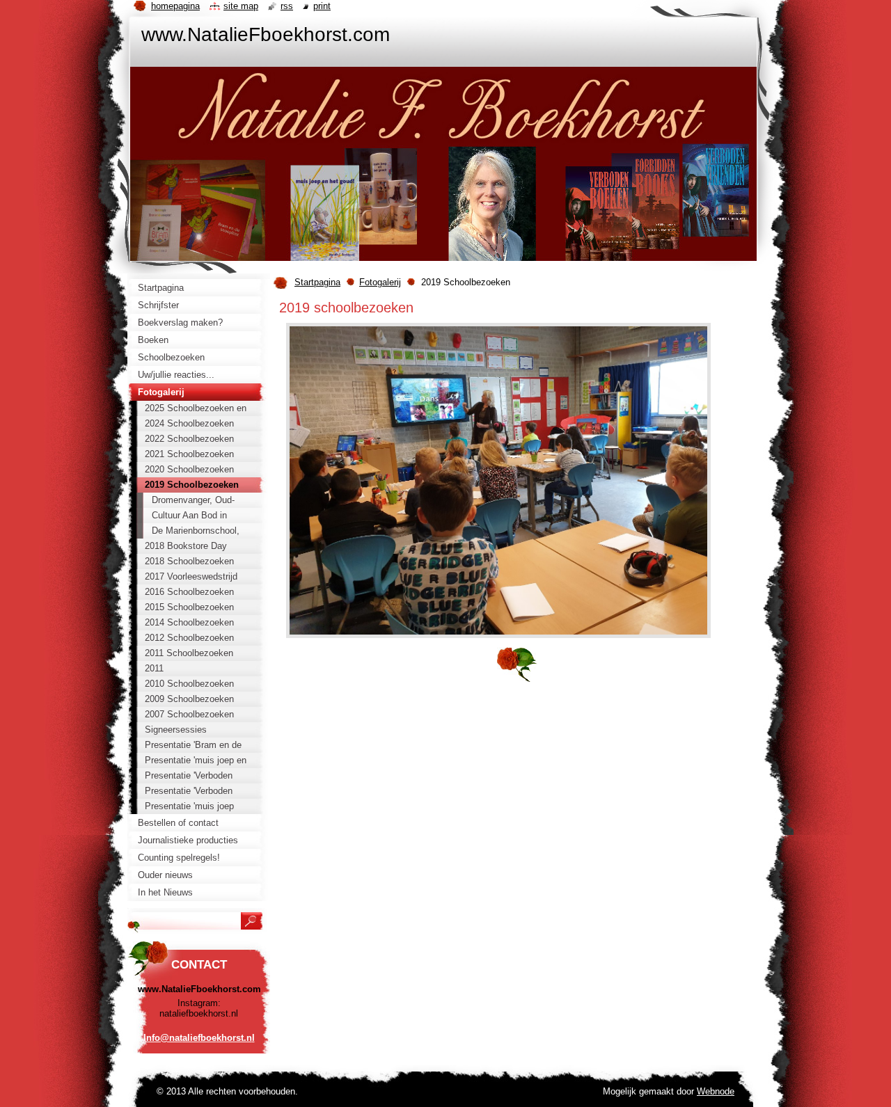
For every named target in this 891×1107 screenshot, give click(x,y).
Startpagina (317, 282)
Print (322, 6)
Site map (240, 6)
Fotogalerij (380, 282)
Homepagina (175, 6)
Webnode (715, 1091)
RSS (287, 6)
